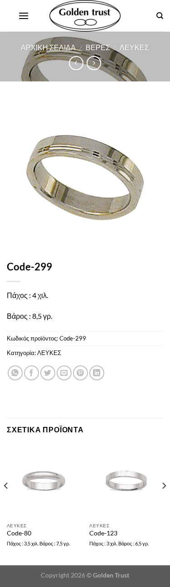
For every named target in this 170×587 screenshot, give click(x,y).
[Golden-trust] (85, 16)
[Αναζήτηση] (159, 15)
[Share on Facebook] (31, 372)
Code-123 (103, 533)
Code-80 (19, 533)
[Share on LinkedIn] (96, 372)
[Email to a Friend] (64, 372)
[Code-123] (126, 481)
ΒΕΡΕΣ (98, 47)
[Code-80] (44, 481)
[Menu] (23, 16)
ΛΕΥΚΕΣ (134, 47)
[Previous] (6, 503)
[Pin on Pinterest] (80, 372)
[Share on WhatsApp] (15, 372)
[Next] (163, 503)
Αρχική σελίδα (48, 47)
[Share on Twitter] (47, 372)
